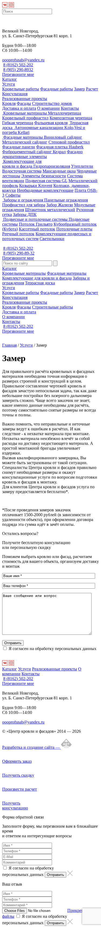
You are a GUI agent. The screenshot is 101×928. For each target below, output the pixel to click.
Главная (9, 345)
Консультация (14, 93)
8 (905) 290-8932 (18, 69)
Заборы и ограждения (23, 200)
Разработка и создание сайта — (31, 747)
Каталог (9, 79)
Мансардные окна (59, 171)
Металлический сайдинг (24, 142)
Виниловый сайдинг (63, 137)
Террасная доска (40, 283)
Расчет (92, 89)
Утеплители (82, 166)
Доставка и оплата (19, 108)
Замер (79, 89)
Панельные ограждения (66, 200)
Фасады (24, 103)
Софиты (12, 195)
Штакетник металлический (50, 209)
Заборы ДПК (25, 214)
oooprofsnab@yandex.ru (23, 60)
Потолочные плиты (74, 229)
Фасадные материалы (23, 137)
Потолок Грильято (36, 224)
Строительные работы (52, 307)
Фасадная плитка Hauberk (59, 147)
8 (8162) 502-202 (18, 65)
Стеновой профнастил (69, 142)
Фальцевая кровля (51, 122)
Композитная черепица (71, 118)
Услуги (8, 84)
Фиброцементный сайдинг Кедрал (34, 151)
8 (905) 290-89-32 (18, 253)
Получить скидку (18, 775)
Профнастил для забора (23, 205)
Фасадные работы (56, 89)
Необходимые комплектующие (45, 190)
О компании (48, 108)
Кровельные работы (20, 89)
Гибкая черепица (17, 122)
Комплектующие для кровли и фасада (21, 163)
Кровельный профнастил (25, 118)
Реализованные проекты (24, 98)
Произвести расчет (19, 789)
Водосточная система (21, 171)
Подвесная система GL (46, 180)
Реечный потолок (18, 234)
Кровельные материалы (25, 113)
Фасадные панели (18, 147)
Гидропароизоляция (51, 166)
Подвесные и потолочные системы (35, 219)
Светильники (52, 238)
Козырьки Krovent (35, 185)
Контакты (70, 108)
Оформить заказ (17, 761)
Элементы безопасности (43, 176)
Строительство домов (52, 103)
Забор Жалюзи (59, 205)
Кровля (9, 103)
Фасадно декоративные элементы (42, 154)
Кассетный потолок (37, 229)
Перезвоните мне (18, 74)
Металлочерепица (64, 113)
